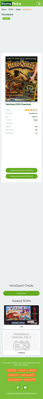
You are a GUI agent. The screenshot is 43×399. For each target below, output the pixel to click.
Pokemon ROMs (13, 375)
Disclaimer (25, 365)
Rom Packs (22, 363)
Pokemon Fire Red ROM (27, 375)
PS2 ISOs (22, 370)
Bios (28, 363)
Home (4, 363)
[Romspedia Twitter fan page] (25, 387)
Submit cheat (21, 293)
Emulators (15, 363)
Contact (32, 363)
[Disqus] (22, 253)
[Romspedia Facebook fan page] (18, 387)
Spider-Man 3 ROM (30, 380)
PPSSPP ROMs (11, 370)
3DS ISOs (32, 370)
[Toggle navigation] (39, 4)
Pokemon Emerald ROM (14, 380)
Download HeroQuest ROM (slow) (21, 176)
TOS (20, 365)
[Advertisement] (22, 37)
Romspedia (16, 393)
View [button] (21, 315)
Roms (9, 363)
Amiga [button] (6, 18)
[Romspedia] (11, 3)
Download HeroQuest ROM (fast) (21, 170)
